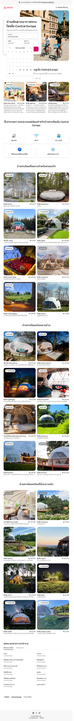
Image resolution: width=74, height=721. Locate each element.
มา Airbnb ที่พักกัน (62, 7)
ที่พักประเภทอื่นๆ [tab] (8, 648)
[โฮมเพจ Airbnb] (8, 7)
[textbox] (14, 43)
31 (13, 73)
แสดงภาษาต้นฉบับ (48, 2)
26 (20, 70)
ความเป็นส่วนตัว (33, 718)
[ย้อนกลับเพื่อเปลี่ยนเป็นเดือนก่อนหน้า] (9, 48)
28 (27, 70)
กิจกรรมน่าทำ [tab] (20, 648)
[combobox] (22, 37)
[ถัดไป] (39, 78)
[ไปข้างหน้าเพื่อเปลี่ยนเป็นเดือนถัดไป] (30, 48)
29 (30, 70)
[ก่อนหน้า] (33, 78)
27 (23, 70)
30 (9, 73)
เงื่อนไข (42, 718)
